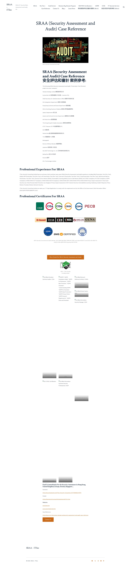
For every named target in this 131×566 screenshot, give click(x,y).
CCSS (103, 6)
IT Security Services (113, 6)
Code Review (52, 6)
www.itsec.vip (46, 524)
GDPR (97, 6)
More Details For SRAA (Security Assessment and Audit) (66, 257)
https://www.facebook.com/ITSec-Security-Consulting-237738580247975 (62, 493)
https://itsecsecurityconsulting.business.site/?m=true (56, 499)
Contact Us (56, 8)
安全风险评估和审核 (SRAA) (110, 8)
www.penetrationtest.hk (49, 509)
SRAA (35, 6)
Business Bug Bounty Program (67, 6)
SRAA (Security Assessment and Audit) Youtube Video (57, 530)
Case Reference (45, 8)
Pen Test (42, 6)
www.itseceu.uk (47, 527)
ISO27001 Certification (85, 6)
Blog (63, 8)
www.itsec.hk (46, 505)
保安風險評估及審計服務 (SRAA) (88, 8)
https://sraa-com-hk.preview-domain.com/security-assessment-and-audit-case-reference (65, 515)
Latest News (71, 8)
